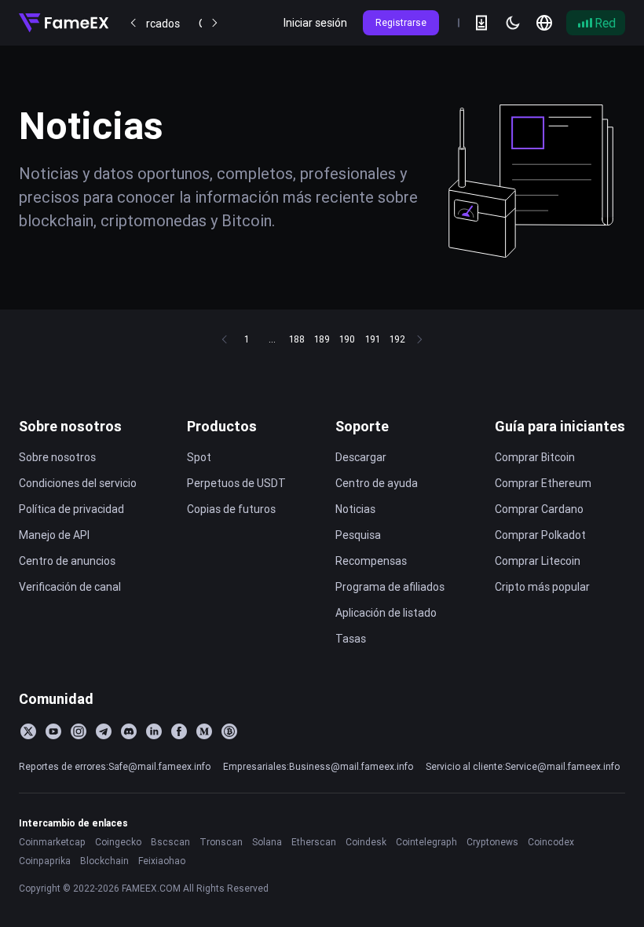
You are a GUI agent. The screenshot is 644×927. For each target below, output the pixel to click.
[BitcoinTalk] (229, 731)
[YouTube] (53, 731)
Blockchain (104, 861)
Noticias (355, 509)
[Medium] (204, 731)
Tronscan (221, 842)
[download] (481, 22)
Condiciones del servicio (78, 483)
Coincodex (551, 842)
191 (372, 339)
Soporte (362, 426)
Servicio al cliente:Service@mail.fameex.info (523, 766)
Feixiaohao (161, 861)
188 (297, 339)
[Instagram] (78, 731)
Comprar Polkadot (540, 535)
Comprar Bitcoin (535, 457)
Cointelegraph (426, 842)
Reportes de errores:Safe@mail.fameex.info (114, 766)
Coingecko (118, 842)
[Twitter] (28, 731)
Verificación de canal (70, 587)
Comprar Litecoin (537, 561)
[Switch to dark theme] (512, 22)
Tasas (350, 639)
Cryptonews (492, 842)
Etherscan (313, 842)
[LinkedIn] (154, 731)
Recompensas (371, 561)
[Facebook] (179, 731)
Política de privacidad (71, 509)
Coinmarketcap (52, 842)
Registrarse (400, 22)
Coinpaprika (45, 861)
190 (347, 339)
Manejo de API (54, 535)
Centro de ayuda (376, 483)
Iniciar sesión (315, 23)
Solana (267, 842)
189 (322, 339)
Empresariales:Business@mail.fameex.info (318, 766)
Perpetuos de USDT (236, 483)
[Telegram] (103, 731)
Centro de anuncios (67, 561)
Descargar (360, 457)
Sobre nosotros (70, 426)
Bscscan (170, 842)
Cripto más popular (542, 587)
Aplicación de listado (386, 613)
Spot (199, 457)
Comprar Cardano (539, 509)
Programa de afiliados (390, 587)
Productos (222, 426)
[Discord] (128, 731)
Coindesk (366, 842)
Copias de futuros (231, 509)
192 (397, 339)
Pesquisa (358, 535)
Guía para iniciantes (560, 426)
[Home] (63, 22)
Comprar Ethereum (543, 483)
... (272, 339)
